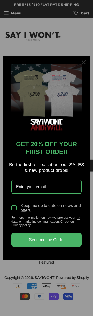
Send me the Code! (46, 240)
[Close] (84, 62)
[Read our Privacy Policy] (78, 218)
